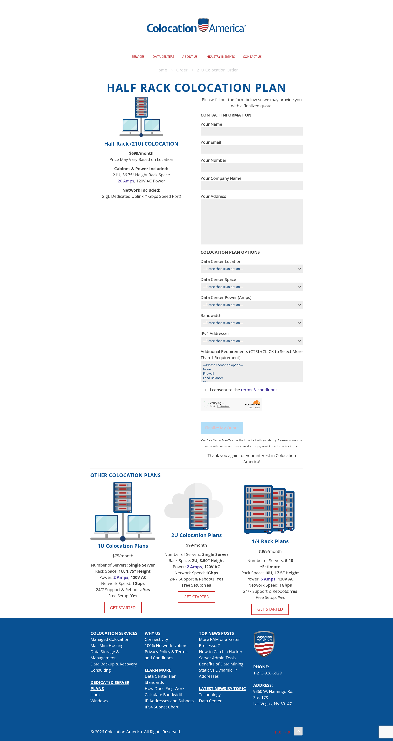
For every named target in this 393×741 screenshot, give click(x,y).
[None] (250, 369)
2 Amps (120, 577)
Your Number (213, 160)
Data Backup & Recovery (113, 664)
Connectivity (156, 639)
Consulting (100, 670)
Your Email (211, 142)
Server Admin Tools (217, 658)
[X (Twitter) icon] (279, 732)
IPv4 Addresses (215, 333)
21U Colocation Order (217, 70)
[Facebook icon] (275, 732)
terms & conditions (259, 390)
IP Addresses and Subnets (169, 701)
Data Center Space (218, 279)
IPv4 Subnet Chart (161, 707)
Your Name (211, 124)
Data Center (210, 701)
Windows (99, 701)
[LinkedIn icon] (284, 732)
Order (181, 70)
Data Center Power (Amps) (226, 297)
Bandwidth (211, 315)
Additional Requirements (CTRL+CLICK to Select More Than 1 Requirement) (252, 354)
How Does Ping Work (165, 688)
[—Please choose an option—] (250, 365)
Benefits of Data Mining (221, 664)
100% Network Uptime (166, 645)
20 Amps (126, 181)
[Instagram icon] (288, 732)
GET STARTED (123, 607)
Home (161, 70)
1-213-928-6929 (267, 673)
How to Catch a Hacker (220, 651)
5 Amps (268, 579)
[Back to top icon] (298, 731)
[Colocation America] (196, 25)
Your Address (213, 196)
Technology (210, 694)
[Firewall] (250, 373)
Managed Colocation (109, 639)
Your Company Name (221, 178)
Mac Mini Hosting (106, 645)
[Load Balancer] (250, 378)
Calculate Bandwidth (164, 694)
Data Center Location (221, 261)
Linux (95, 694)
